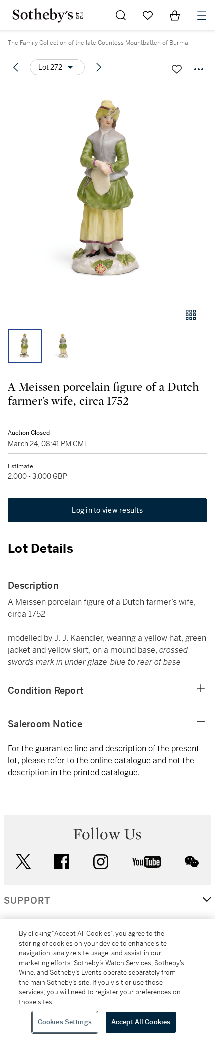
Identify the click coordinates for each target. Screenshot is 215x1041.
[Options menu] (199, 69)
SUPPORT (27, 900)
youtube (147, 862)
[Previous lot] (16, 67)
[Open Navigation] (202, 15)
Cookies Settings (65, 1022)
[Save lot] (177, 69)
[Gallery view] (191, 315)
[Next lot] (99, 67)
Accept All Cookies (141, 1022)
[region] (107, 980)
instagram (101, 861)
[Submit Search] (121, 15)
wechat (192, 862)
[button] (107, 192)
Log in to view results (107, 510)
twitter (23, 861)
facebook (62, 861)
